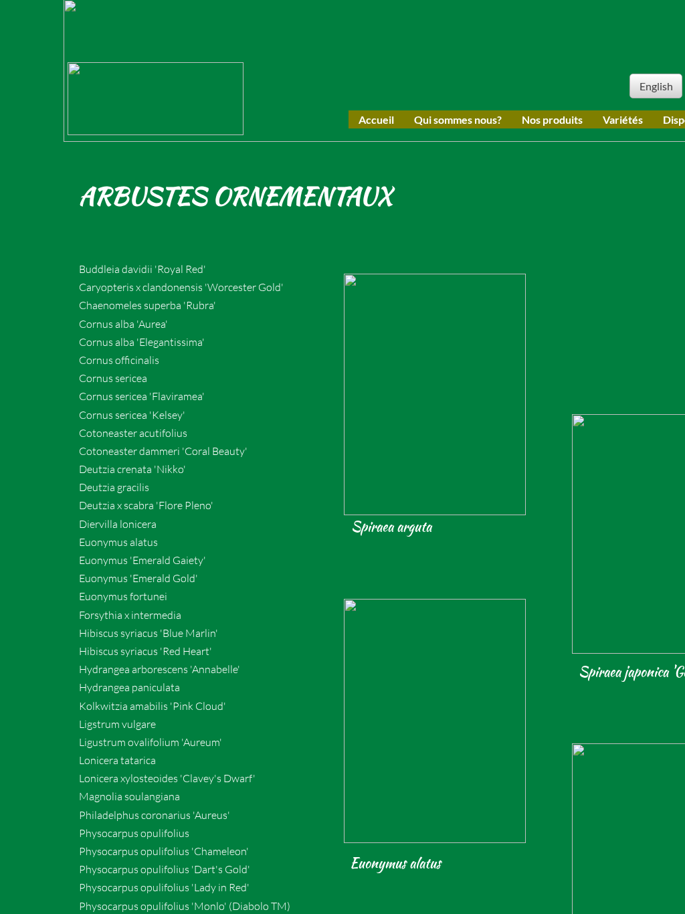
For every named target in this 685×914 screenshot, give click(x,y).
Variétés (623, 119)
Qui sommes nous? (458, 119)
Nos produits (552, 119)
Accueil (376, 119)
